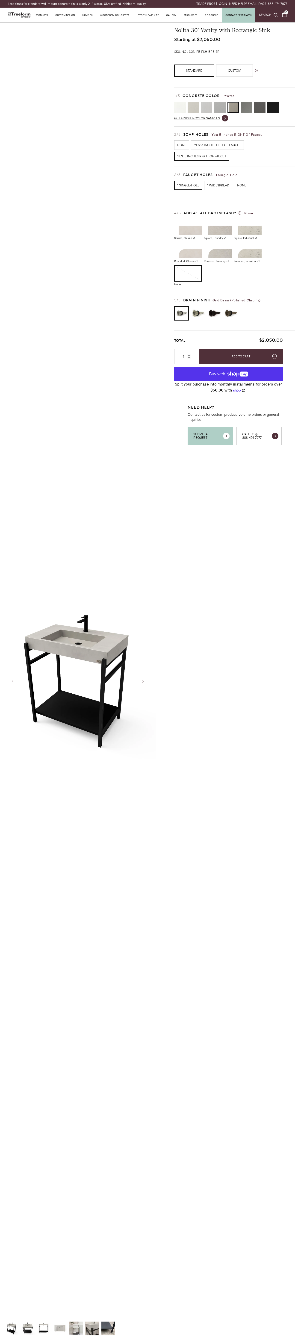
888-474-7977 (277, 4)
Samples (87, 15)
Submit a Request (200, 436)
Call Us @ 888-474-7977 (252, 436)
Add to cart (241, 356)
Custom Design (65, 15)
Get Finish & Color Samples (197, 118)
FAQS (262, 4)
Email (252, 4)
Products (41, 15)
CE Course (211, 15)
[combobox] (268, 15)
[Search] (268, 15)
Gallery (171, 15)
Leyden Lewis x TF (148, 15)
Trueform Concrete (19, 15)
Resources (190, 15)
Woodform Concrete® (114, 15)
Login (222, 4)
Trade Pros (205, 4)
